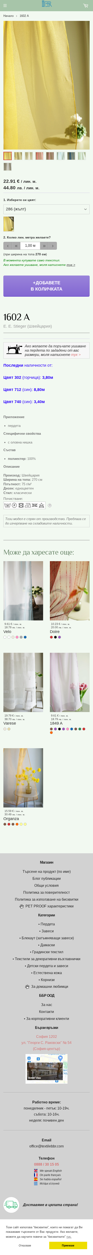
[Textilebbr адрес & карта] (46, 1082)
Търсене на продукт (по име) (47, 871)
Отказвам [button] (25, 1245)
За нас (46, 1005)
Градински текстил (47, 952)
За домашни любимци (49, 986)
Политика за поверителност (46, 892)
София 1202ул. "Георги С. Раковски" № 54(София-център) (46, 1043)
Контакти (46, 1012)
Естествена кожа (47, 973)
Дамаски (47, 945)
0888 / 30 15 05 (46, 1164)
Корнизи (48, 980)
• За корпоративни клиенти (46, 1019)
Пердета (48, 924)
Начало (8, 16)
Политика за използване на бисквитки (46, 899)
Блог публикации (47, 878)
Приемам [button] (68, 1245)
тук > (71, 265)
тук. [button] (69, 1236)
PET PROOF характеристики (50, 906)
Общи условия (46, 885)
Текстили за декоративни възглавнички (47, 959)
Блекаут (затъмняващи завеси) (48, 938)
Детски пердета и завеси (47, 966)
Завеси (48, 931)
